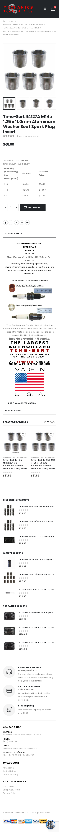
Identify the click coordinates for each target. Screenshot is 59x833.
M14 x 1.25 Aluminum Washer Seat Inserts (18, 458)
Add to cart (35, 207)
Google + (22, 222)
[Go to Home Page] (4, 21)
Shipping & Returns (12, 789)
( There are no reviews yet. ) (28, 136)
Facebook (5, 222)
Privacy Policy (9, 793)
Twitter (10, 222)
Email (27, 222)
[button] (45, 8)
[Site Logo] (18, 9)
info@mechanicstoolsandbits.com (20, 748)
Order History (9, 771)
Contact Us (8, 786)
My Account (8, 767)
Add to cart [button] (23, 434)
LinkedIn (16, 222)
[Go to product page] (15, 442)
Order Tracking (10, 774)
